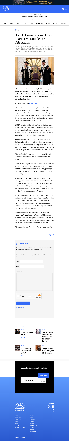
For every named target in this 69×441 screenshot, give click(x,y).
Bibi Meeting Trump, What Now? (26, 350)
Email (18, 266)
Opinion (18, 23)
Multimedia (18, 417)
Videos (48, 23)
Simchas (17, 425)
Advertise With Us (20, 427)
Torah (25, 23)
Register (22, 307)
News (11, 23)
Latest (4, 23)
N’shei (31, 23)
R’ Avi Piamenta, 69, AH (27, 333)
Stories (55, 23)
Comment (19, 271)
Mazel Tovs (39, 23)
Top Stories (18, 419)
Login (17, 307)
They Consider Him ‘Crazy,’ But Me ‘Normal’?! (48, 350)
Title (17, 261)
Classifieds (63, 23)
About (16, 423)
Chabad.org (33, 103)
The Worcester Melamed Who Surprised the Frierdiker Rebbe (47, 336)
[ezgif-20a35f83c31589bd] (34, 2)
